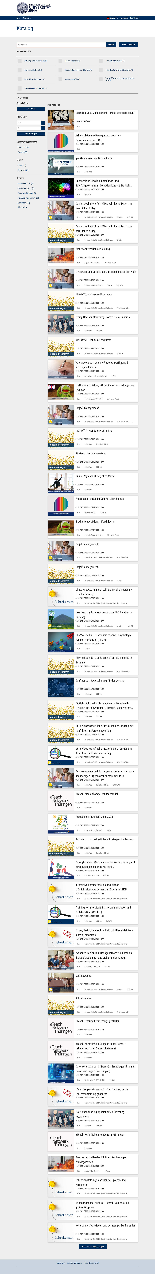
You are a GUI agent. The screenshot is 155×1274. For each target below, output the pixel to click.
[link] (18, 17)
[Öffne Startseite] (34, 8)
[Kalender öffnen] (43, 123)
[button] (31, 109)
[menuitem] (18, 17)
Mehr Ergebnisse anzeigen (93, 1247)
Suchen (111, 45)
